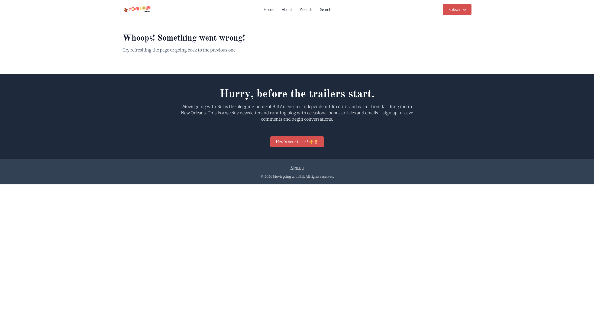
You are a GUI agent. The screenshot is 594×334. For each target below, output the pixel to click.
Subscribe (457, 9)
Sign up (297, 167)
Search (326, 9)
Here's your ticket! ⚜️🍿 (297, 141)
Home (269, 9)
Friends (306, 9)
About (287, 9)
